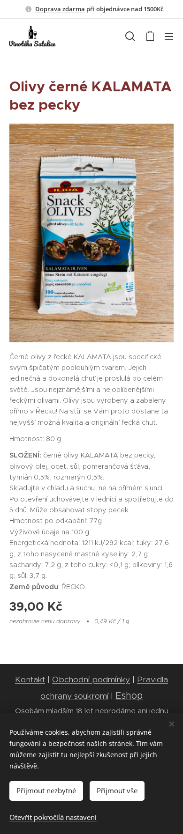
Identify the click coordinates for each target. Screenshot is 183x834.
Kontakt (30, 679)
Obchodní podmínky (91, 679)
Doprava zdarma (60, 9)
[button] (130, 36)
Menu (169, 36)
